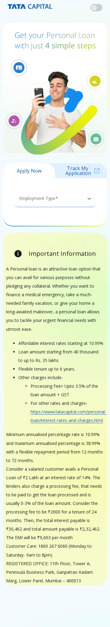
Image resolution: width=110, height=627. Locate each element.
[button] (96, 7)
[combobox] (55, 200)
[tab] (29, 170)
